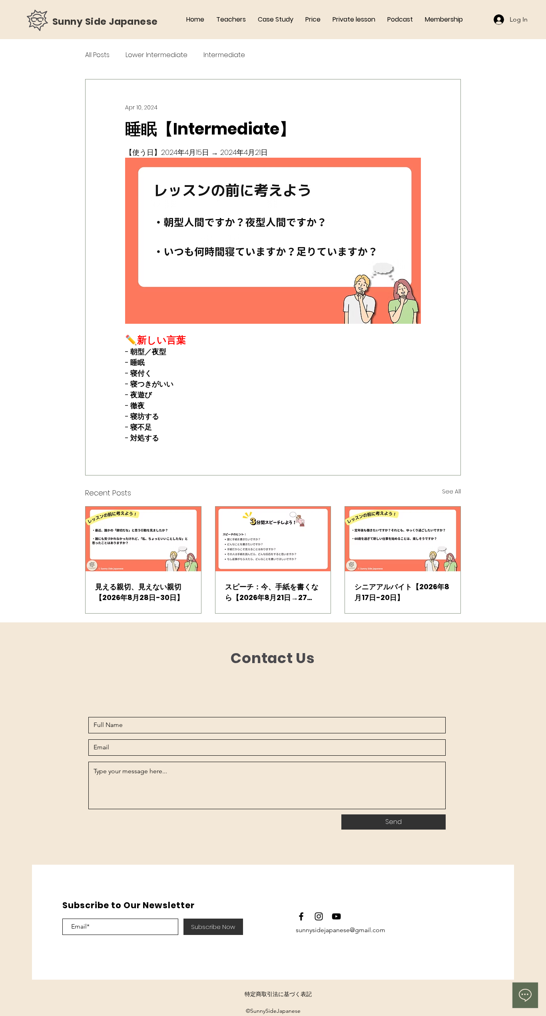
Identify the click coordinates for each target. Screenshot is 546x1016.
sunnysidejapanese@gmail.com (340, 930)
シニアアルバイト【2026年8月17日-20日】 (402, 592)
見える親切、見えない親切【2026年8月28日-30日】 (139, 592)
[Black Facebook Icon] (301, 916)
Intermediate (224, 55)
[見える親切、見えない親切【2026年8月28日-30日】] (143, 539)
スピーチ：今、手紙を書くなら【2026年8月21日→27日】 (272, 592)
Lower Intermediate (156, 55)
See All (451, 491)
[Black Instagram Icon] (318, 916)
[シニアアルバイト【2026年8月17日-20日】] (402, 539)
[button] (444, 19)
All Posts (97, 55)
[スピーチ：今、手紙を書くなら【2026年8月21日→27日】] (273, 539)
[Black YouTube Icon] (336, 916)
